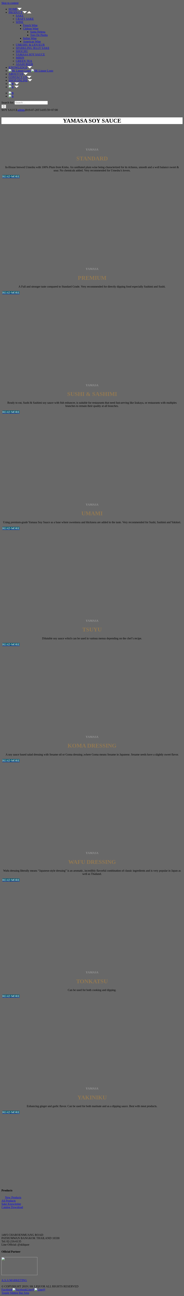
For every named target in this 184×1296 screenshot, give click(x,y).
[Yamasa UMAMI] (20, 584)
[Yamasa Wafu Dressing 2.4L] (20, 936)
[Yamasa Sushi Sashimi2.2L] (20, 468)
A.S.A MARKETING (14, 1280)
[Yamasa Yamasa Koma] (20, 817)
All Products (8, 1200)
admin (21, 109)
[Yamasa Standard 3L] (20, 233)
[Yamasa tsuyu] (20, 701)
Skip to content (10, 3)
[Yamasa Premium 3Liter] (20, 349)
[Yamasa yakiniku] (20, 1168)
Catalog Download (12, 1207)
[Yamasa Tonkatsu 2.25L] (20, 1052)
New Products (13, 1197)
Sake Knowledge (11, 1203)
